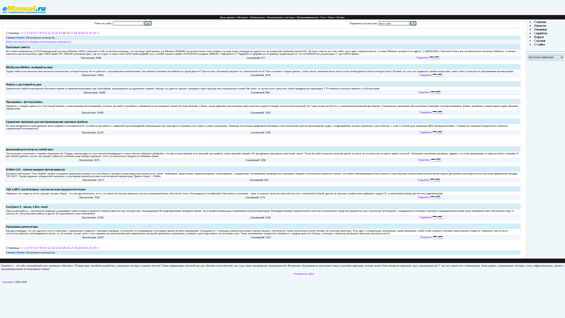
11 (49, 33)
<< (22, 33)
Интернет (243, 17)
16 (68, 33)
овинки (542, 29)
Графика (34, 42)
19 (79, 33)
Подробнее (422, 57)
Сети (323, 17)
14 (60, 33)
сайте (541, 44)
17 (71, 33)
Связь (331, 17)
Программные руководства (55, 42)
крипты (541, 33)
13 (56, 33)
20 (83, 33)
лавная (541, 22)
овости (541, 25)
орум (540, 37)
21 (86, 33)
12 (53, 33)
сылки (540, 40)
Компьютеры (257, 17)
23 (94, 33)
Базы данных (227, 17)
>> (98, 33)
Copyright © (8, 282)
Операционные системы (281, 17)
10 (45, 33)
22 (90, 33)
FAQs (9, 42)
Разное (341, 17)
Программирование (307, 17)
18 (75, 33)
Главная (10, 37)
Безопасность (21, 42)
